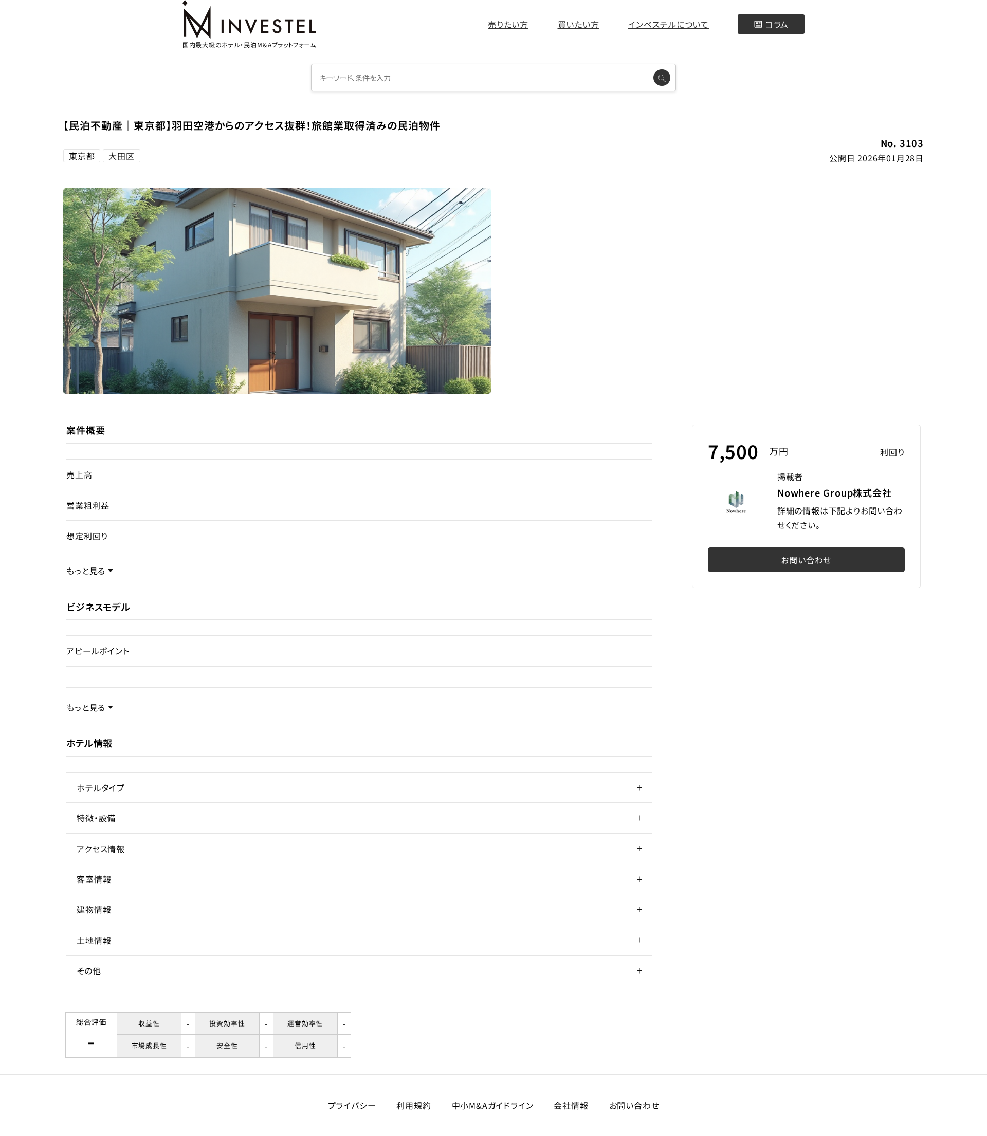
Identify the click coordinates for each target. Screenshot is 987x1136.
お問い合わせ (806, 560)
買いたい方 (578, 24)
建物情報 (94, 909)
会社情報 (571, 1105)
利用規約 (413, 1105)
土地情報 (94, 940)
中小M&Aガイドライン (493, 1105)
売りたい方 (508, 24)
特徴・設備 (96, 818)
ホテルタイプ (101, 787)
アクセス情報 (101, 848)
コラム (777, 24)
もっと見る (85, 570)
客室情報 (94, 879)
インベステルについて (668, 24)
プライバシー (352, 1105)
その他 (89, 970)
